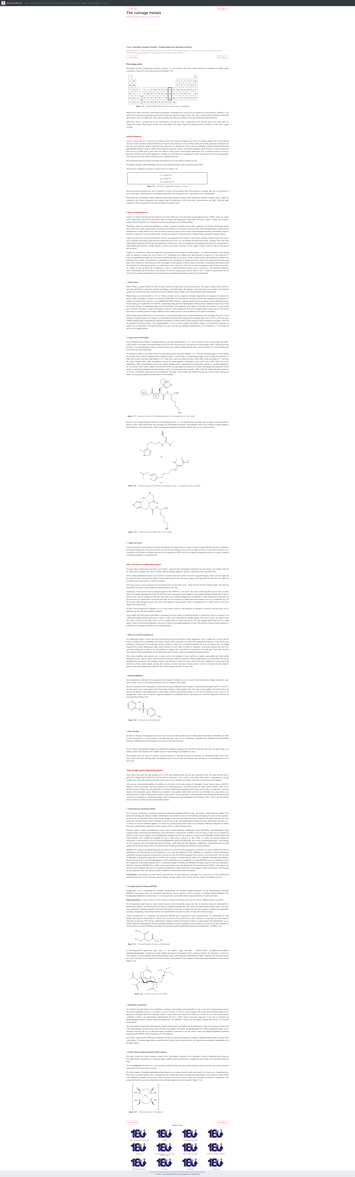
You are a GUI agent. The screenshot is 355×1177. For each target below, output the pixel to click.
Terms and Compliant (176, 1172)
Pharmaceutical (60, 3)
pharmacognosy (36, 3)
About (104, 3)
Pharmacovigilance (94, 3)
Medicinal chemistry (74, 3)
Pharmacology (48, 3)
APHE (84, 3)
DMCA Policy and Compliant (195, 1172)
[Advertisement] (177, 32)
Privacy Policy (164, 1172)
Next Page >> (223, 9)
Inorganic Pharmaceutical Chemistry (146, 17)
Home (27, 3)
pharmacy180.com (14, 3)
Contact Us (154, 1172)
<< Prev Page (132, 9)
